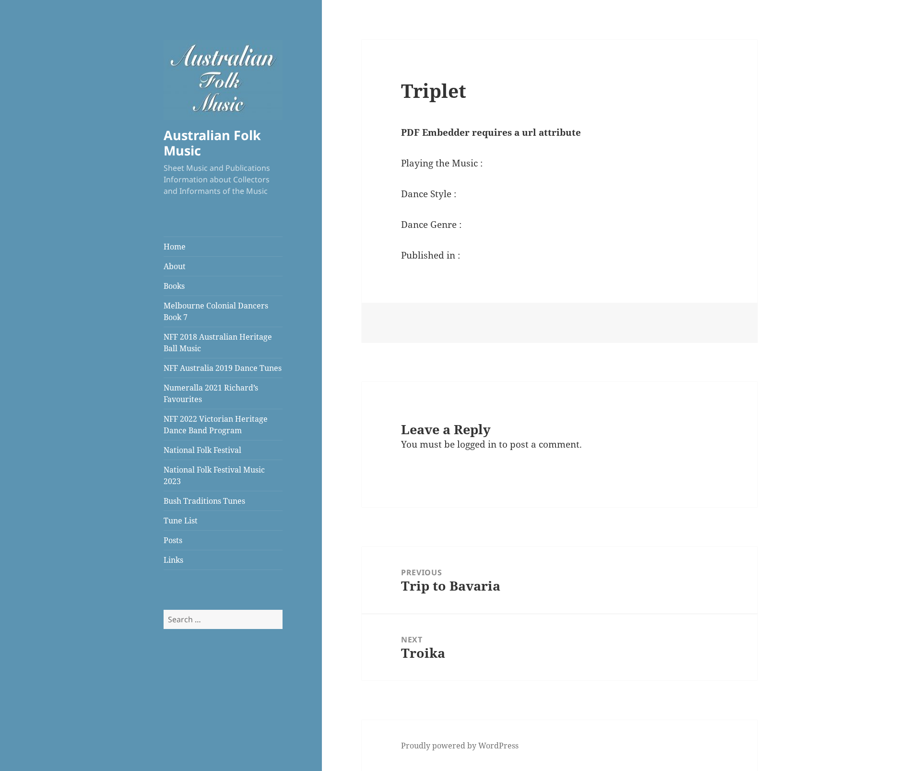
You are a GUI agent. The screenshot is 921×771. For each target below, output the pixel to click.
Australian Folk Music (212, 142)
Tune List (181, 520)
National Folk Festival (202, 450)
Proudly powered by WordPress (460, 745)
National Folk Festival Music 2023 (214, 475)
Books (174, 286)
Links (173, 560)
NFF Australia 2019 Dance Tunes (223, 368)
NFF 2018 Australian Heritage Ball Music (218, 343)
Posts (173, 540)
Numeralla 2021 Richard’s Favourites (211, 393)
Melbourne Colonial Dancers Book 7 (216, 311)
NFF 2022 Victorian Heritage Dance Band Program (216, 425)
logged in (476, 444)
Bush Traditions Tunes (204, 501)
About (175, 266)
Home (175, 246)
